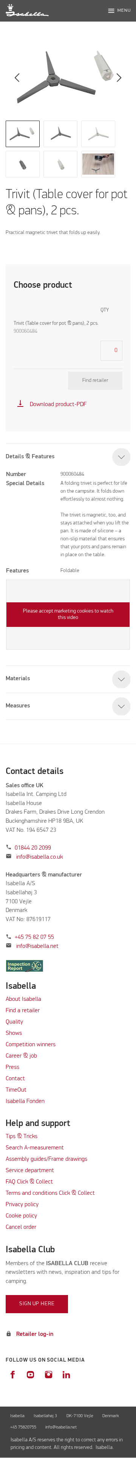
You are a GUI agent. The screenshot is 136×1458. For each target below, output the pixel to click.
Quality (14, 1022)
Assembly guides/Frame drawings (46, 1159)
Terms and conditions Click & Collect (50, 1193)
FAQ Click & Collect (29, 1182)
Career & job (21, 1056)
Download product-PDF (52, 405)
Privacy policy (22, 1205)
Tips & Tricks (21, 1137)
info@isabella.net (37, 946)
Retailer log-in (34, 1334)
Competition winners (31, 1045)
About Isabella (23, 999)
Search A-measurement (35, 1148)
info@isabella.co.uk (39, 857)
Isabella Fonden (25, 1101)
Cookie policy (21, 1216)
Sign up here (37, 1303)
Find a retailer (23, 1011)
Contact (15, 1079)
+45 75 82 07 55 (34, 937)
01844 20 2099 (33, 848)
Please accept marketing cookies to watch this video (68, 614)
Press (12, 1067)
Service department (30, 1171)
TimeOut (16, 1090)
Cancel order (21, 1227)
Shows (14, 1033)
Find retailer (95, 380)
